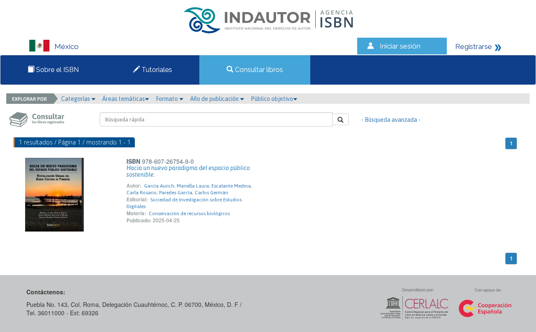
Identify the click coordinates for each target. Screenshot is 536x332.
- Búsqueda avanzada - (390, 119)
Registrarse (473, 46)
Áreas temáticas (123, 98)
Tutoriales (156, 70)
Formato (167, 98)
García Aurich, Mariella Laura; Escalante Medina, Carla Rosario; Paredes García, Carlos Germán (189, 189)
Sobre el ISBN (56, 70)
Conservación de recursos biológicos (189, 213)
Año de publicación (215, 98)
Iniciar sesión (400, 46)
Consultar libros (258, 70)
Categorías (76, 98)
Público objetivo (272, 98)
